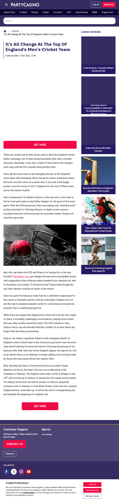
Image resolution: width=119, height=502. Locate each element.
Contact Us (15, 444)
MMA (94, 12)
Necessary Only (92, 490)
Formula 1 (58, 12)
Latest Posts (9, 12)
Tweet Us (9, 454)
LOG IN (95, 4)
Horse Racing (82, 12)
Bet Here (40, 144)
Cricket (45, 12)
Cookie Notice (28, 493)
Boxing (34, 12)
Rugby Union (107, 12)
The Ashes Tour (21, 276)
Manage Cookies (92, 496)
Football (23, 12)
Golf (69, 12)
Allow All (92, 484)
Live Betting (47, 434)
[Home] (4, 31)
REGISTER (109, 4)
